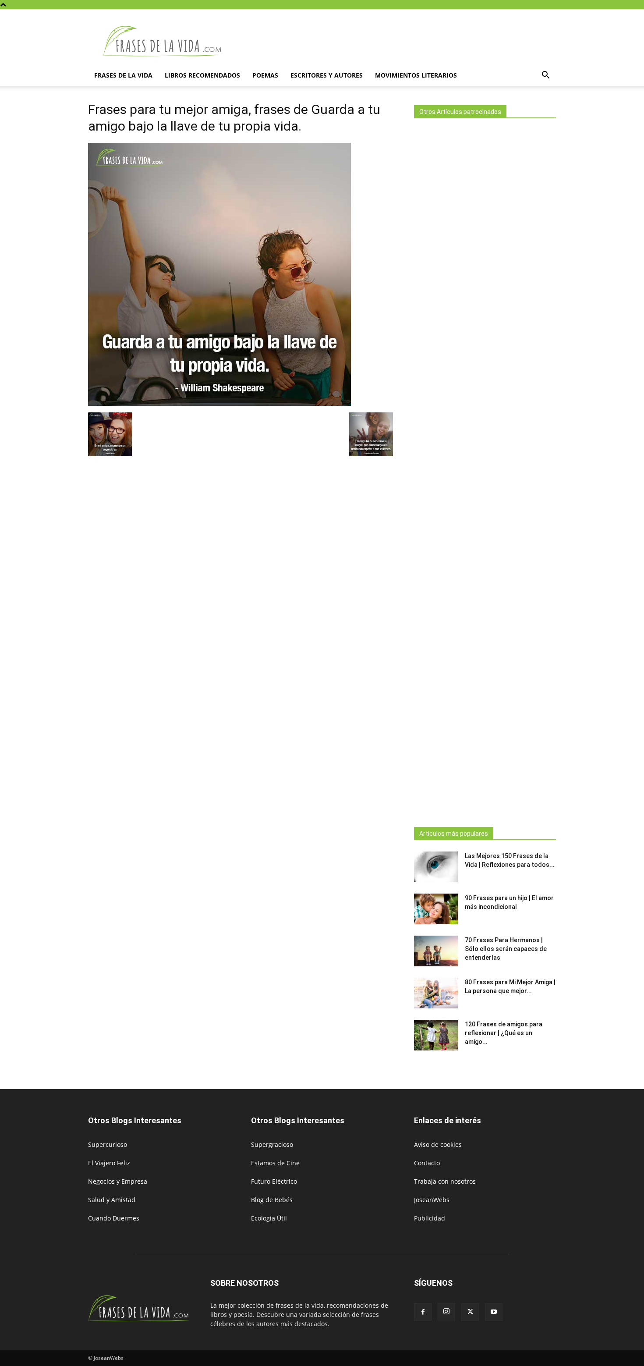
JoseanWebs (431, 1200)
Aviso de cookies (438, 1144)
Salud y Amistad (111, 1200)
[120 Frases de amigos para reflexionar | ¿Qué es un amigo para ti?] (436, 1035)
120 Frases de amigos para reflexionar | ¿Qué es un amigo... (503, 1033)
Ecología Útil (269, 1218)
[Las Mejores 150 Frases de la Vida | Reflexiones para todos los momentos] (436, 867)
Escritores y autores (326, 75)
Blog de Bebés (272, 1200)
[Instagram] (446, 1311)
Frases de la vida (123, 75)
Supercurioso (107, 1144)
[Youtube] (493, 1312)
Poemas (265, 75)
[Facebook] (423, 1312)
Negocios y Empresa (117, 1181)
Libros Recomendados (202, 75)
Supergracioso (272, 1144)
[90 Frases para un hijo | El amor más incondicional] (436, 909)
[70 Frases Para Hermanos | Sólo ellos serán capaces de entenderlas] (436, 951)
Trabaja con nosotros (445, 1181)
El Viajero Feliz (109, 1163)
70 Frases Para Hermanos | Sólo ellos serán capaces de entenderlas (506, 949)
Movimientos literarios (416, 75)
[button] (545, 76)
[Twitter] (470, 1312)
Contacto (427, 1163)
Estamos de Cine (275, 1163)
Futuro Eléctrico (274, 1181)
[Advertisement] (485, 470)
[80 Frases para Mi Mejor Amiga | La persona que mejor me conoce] (436, 993)
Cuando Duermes (113, 1218)
